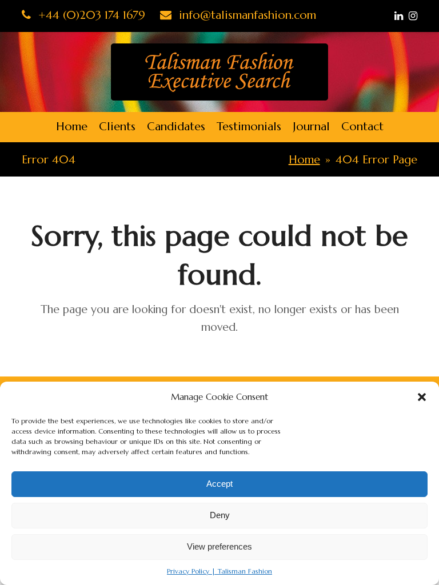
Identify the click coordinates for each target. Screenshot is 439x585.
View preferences (219, 546)
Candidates (176, 126)
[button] (422, 397)
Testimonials (249, 126)
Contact (362, 126)
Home (71, 126)
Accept (219, 483)
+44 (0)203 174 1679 (90, 15)
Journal (311, 126)
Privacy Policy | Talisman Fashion (219, 571)
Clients (117, 126)
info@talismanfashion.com (245, 15)
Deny (220, 515)
